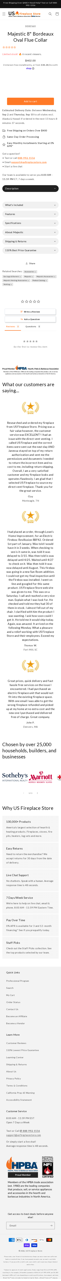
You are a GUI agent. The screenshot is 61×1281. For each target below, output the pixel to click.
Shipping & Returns (16, 1064)
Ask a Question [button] (32, 319)
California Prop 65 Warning (20, 1092)
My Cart (10, 995)
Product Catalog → (40, 280)
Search (10, 988)
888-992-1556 (26, 157)
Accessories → (30, 272)
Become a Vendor (15, 1023)
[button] (3, 14)
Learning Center (15, 1057)
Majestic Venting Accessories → (16, 280)
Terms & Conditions (17, 1085)
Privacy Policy (13, 1078)
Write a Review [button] (32, 311)
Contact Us (12, 1009)
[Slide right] (37, 793)
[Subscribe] (51, 1225)
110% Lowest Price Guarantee (22, 1050)
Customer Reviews (16, 1043)
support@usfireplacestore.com (29, 162)
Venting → (8, 284)
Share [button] (32, 263)
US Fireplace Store (34, 1251)
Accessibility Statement (19, 1099)
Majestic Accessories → (46, 276)
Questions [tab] (30, 326)
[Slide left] (23, 793)
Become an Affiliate (16, 1016)
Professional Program (17, 980)
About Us (11, 1071)
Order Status (13, 1002)
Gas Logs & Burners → (12, 276)
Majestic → (28, 276)
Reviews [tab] (10, 326)
